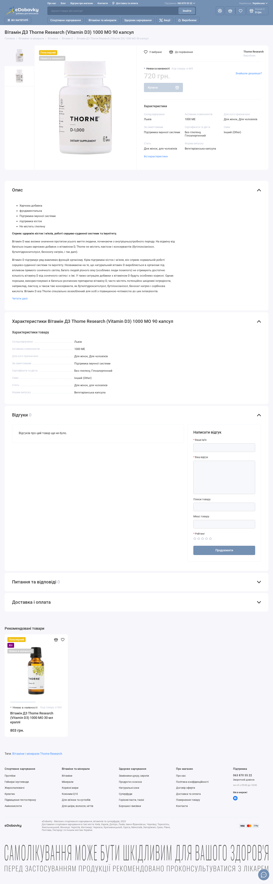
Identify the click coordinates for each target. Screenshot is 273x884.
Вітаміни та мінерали (102, 20)
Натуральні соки (129, 787)
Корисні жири (70, 787)
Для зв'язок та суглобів (76, 799)
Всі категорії (19, 20)
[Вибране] (240, 11)
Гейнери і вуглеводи (17, 781)
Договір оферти (185, 787)
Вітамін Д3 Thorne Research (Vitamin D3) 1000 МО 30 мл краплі (31, 717)
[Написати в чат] (263, 874)
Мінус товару (201, 516)
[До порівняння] (55, 639)
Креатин (10, 793)
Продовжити (224, 550)
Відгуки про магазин (81, 3)
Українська (252, 3)
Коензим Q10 (70, 793)
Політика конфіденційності (192, 781)
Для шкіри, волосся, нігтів (77, 805)
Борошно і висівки (130, 805)
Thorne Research (253, 51)
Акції (167, 20)
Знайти (187, 10)
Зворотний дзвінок (244, 779)
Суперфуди (125, 793)
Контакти (103, 3)
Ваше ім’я (201, 439)
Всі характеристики (156, 156)
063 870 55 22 (178, 3)
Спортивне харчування (65, 20)
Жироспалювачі (14, 787)
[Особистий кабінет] (220, 11)
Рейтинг (200, 533)
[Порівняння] (230, 11)
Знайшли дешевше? (248, 73)
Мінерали (67, 781)
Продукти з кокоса (130, 781)
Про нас (181, 775)
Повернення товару (188, 799)
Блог (63, 3)
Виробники (189, 20)
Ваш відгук (201, 457)
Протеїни (10, 775)
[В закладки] (62, 639)
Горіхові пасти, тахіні (131, 799)
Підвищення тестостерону (20, 799)
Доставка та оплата (127, 3)
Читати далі (20, 298)
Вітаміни (67, 775)
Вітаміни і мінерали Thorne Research (37, 753)
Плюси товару (202, 499)
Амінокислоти (13, 805)
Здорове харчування (138, 20)
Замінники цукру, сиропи (134, 775)
